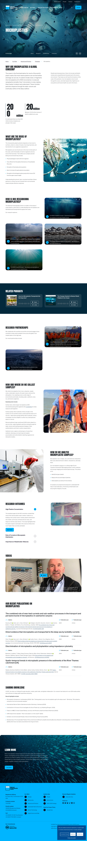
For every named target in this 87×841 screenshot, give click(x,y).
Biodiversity (31, 800)
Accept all (80, 834)
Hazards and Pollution (26, 61)
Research (38, 53)
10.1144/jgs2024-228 (38, 628)
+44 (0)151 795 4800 (11, 817)
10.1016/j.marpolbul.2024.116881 (29, 674)
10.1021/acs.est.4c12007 (46, 643)
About (32, 53)
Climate (29, 797)
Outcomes (54, 53)
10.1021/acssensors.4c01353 (42, 657)
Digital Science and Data (33, 813)
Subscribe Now (69, 797)
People (64, 1)
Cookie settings (64, 834)
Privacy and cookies (72, 837)
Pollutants (37, 61)
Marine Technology (32, 810)
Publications (77, 1)
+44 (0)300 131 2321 (11, 815)
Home (7, 61)
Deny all (73, 834)
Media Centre (57, 1)
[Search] (72, 7)
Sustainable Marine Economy (35, 806)
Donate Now (50, 810)
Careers (70, 1)
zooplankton (29, 407)
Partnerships (46, 53)
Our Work (14, 61)
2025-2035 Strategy (51, 803)
